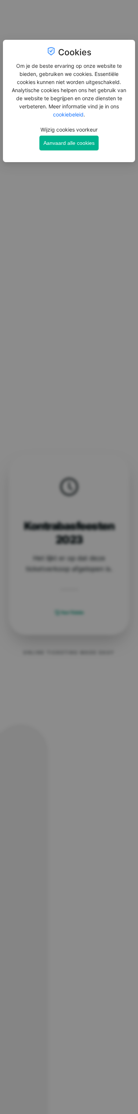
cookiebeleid (68, 114)
